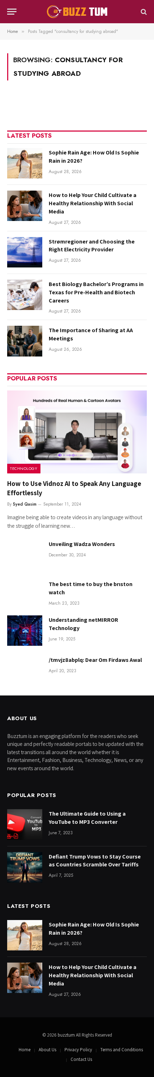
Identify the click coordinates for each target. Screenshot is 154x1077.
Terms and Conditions (121, 1050)
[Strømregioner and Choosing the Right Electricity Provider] (24, 252)
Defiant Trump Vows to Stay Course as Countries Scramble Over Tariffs (95, 861)
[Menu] (11, 12)
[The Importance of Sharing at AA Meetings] (24, 341)
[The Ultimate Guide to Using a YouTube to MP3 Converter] (24, 824)
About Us (47, 1050)
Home (24, 1050)
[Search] (143, 12)
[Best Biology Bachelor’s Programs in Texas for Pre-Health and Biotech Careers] (24, 295)
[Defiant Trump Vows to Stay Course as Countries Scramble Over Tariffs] (24, 867)
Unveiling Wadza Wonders (82, 544)
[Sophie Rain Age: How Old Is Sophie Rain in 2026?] (24, 163)
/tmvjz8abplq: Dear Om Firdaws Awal (95, 660)
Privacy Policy (78, 1050)
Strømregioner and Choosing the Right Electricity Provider (92, 246)
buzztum (67, 1035)
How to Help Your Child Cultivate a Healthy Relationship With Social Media (92, 203)
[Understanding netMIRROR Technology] (24, 630)
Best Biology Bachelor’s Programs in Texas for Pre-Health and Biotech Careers (96, 292)
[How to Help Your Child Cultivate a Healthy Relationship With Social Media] (24, 206)
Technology (24, 468)
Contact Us (81, 1059)
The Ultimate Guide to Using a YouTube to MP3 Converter (87, 818)
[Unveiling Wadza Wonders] (24, 555)
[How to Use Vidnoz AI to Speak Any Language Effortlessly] (77, 431)
